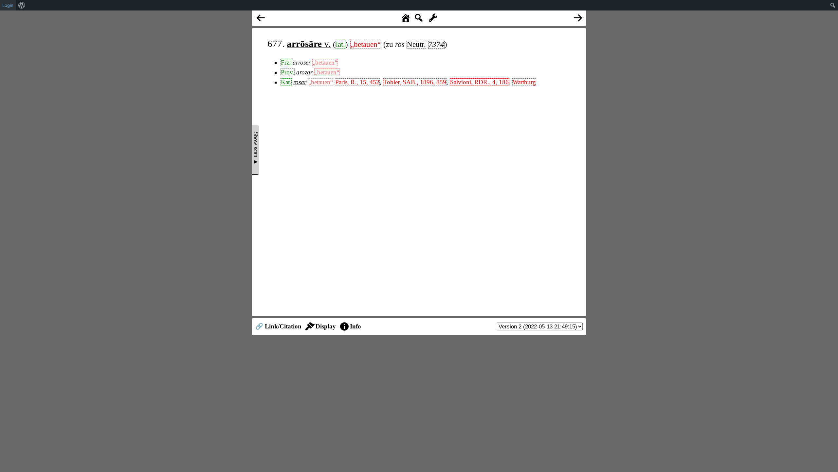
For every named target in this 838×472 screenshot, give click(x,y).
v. (309, 43)
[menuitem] (21, 5)
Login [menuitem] (7, 5)
